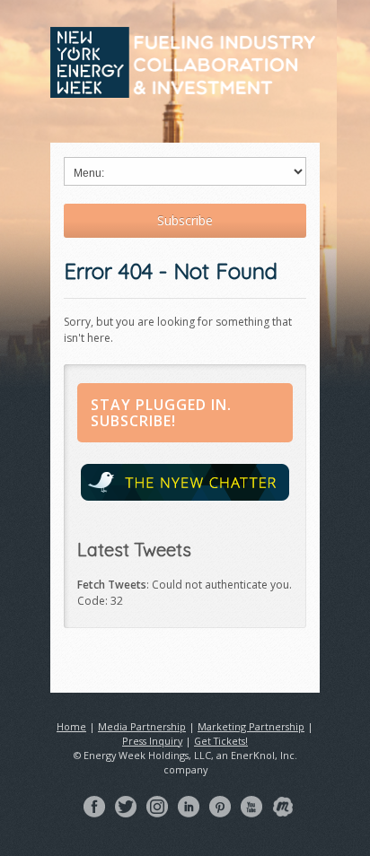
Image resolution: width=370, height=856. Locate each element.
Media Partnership (142, 726)
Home (71, 726)
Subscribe (185, 220)
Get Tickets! (221, 740)
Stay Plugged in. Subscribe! (161, 413)
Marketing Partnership (251, 726)
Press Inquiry (152, 740)
